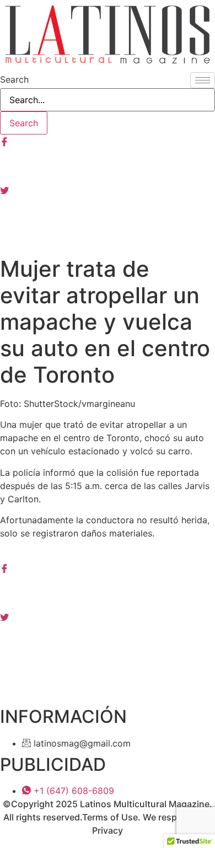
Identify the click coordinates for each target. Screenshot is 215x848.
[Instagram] (107, 165)
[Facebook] (107, 141)
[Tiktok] (107, 238)
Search (14, 79)
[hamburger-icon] (202, 80)
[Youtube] (107, 214)
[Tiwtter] (107, 189)
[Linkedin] (107, 640)
